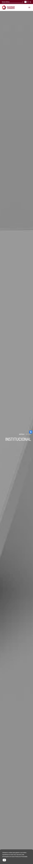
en (27, 1)
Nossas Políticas (5, 2)
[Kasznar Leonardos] (8, 7)
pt (25, 1)
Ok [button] (4, 860)
